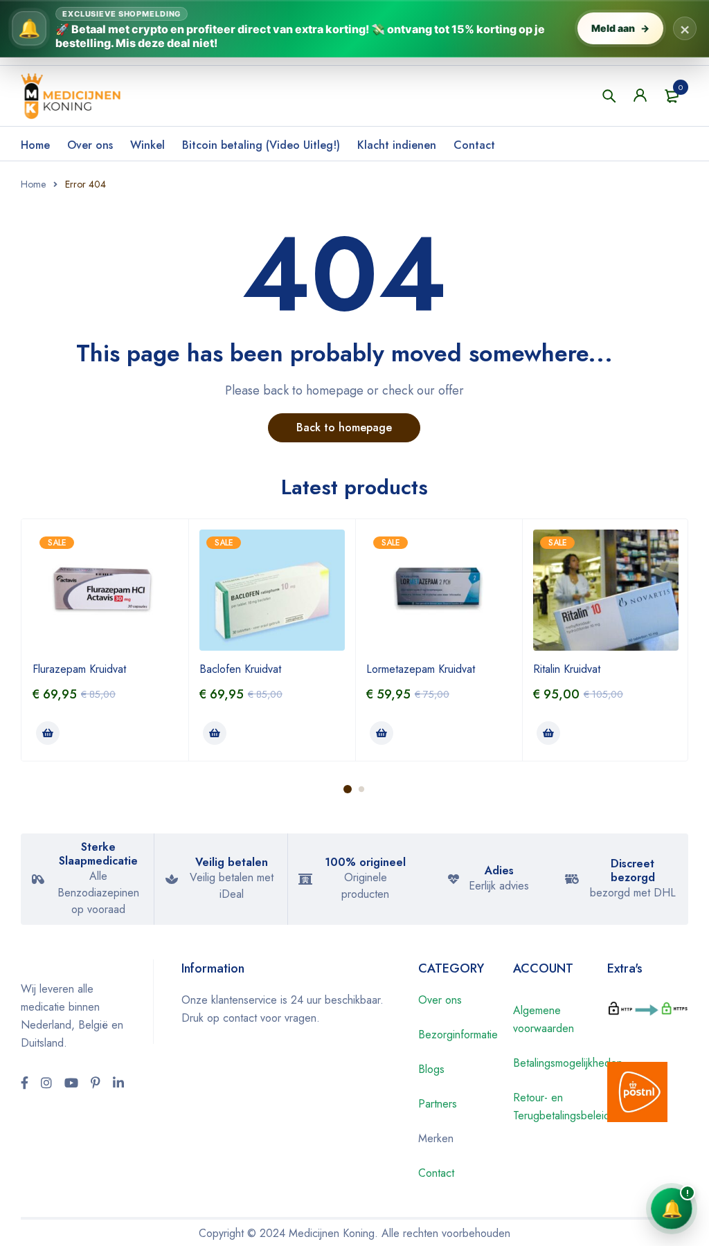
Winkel (147, 145)
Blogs (431, 1069)
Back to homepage (344, 427)
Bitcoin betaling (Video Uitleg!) (261, 145)
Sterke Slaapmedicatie (98, 854)
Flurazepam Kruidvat (79, 669)
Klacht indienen (396, 145)
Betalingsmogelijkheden (567, 1063)
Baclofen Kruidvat (240, 669)
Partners (437, 1104)
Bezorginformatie (458, 1034)
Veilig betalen (231, 862)
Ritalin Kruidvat (566, 669)
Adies (499, 870)
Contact (474, 145)
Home (35, 145)
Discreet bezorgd (633, 870)
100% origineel (365, 862)
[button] (48, 733)
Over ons (90, 145)
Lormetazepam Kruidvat (420, 669)
